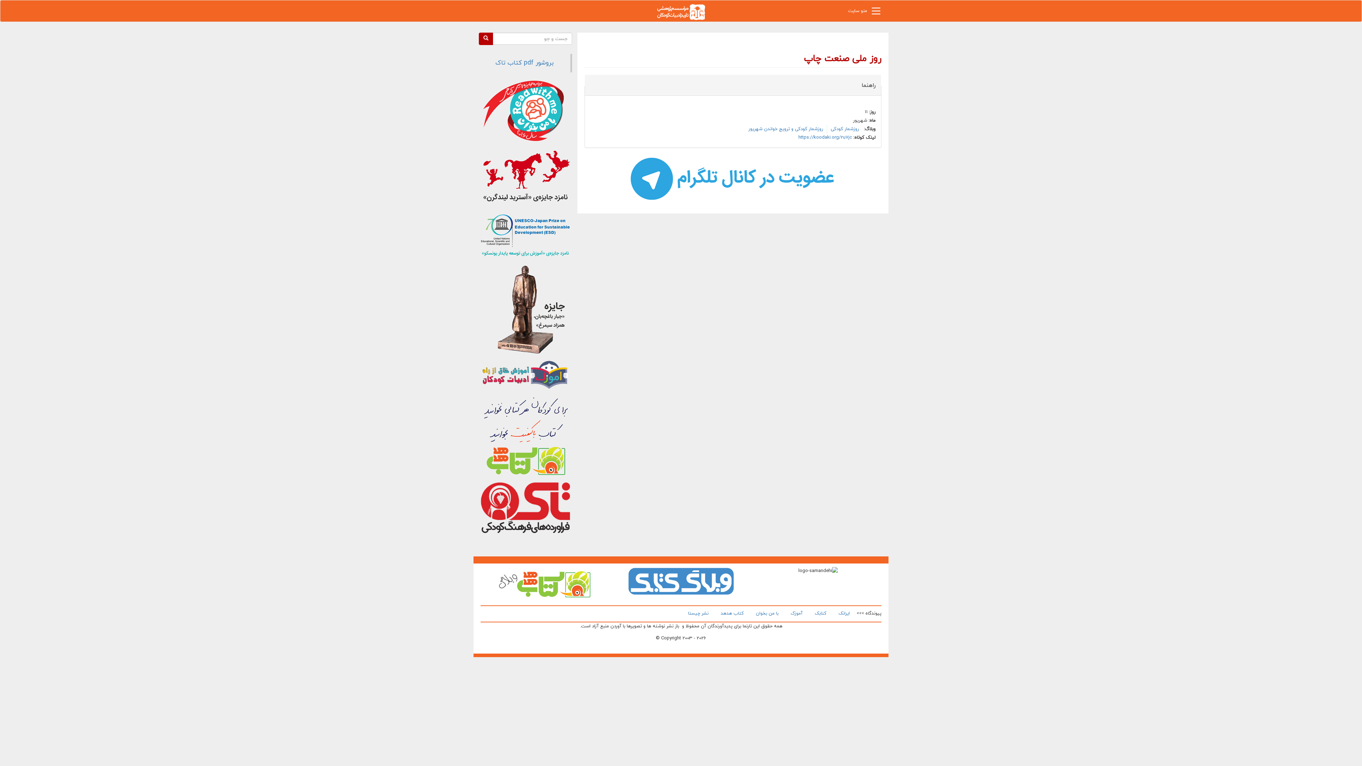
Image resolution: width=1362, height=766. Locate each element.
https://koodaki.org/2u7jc (825, 137)
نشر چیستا (698, 613)
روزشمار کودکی (845, 129)
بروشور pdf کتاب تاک (524, 63)
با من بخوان (767, 613)
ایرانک (844, 613)
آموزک (797, 613)
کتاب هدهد (732, 613)
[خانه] (681, 11)
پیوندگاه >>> (869, 613)
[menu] (876, 13)
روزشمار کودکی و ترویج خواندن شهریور (785, 129)
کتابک (820, 613)
